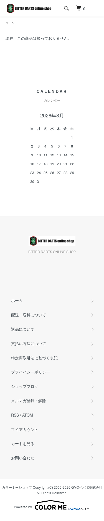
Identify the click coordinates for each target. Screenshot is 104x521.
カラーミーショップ (17, 487)
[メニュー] (95, 8)
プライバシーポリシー (30, 372)
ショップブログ (24, 386)
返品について (22, 329)
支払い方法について (28, 343)
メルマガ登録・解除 (28, 400)
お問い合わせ (22, 458)
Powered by (23, 506)
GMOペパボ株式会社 (86, 487)
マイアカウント (24, 429)
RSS (15, 415)
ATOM (27, 415)
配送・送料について (28, 314)
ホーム (10, 23)
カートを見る (22, 443)
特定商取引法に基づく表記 (34, 358)
